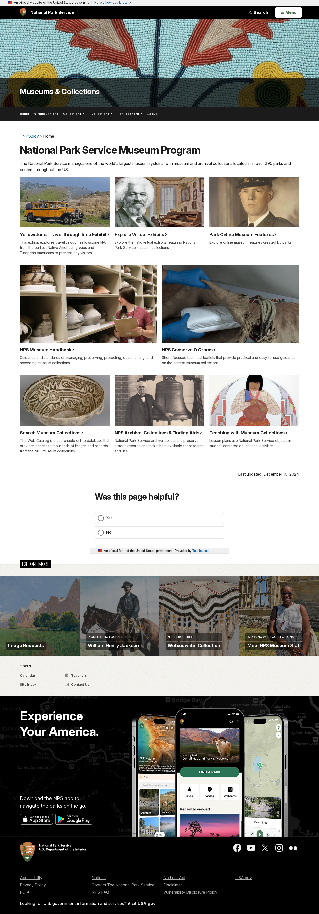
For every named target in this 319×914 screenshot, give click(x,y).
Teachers (78, 675)
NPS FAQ (100, 892)
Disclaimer (172, 884)
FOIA (25, 892)
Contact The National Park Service (123, 884)
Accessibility (31, 877)
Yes (109, 517)
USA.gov (243, 877)
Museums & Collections (60, 91)
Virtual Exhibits (46, 114)
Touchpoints (200, 550)
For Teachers (128, 114)
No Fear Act (174, 877)
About (152, 114)
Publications (99, 114)
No (109, 532)
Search (260, 12)
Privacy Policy (33, 884)
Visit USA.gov (141, 903)
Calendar (27, 675)
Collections (72, 114)
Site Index (28, 684)
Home (24, 114)
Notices (99, 877)
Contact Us (79, 684)
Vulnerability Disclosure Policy (190, 892)
